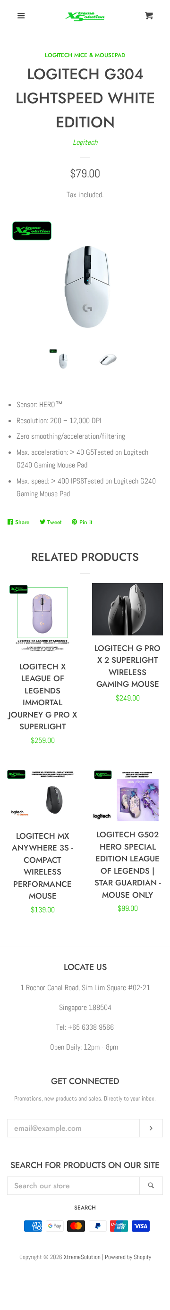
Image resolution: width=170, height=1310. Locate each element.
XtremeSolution (82, 1257)
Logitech (85, 142)
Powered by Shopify (128, 1257)
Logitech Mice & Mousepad (85, 55)
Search (85, 1207)
